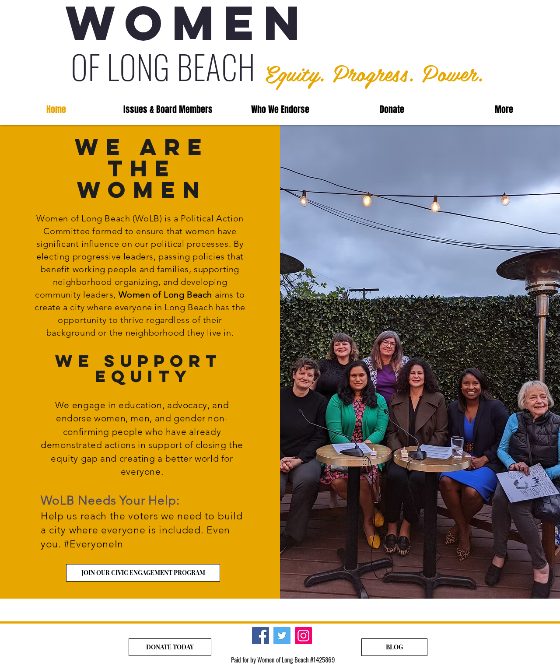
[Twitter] (281, 635)
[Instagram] (303, 635)
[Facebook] (260, 635)
